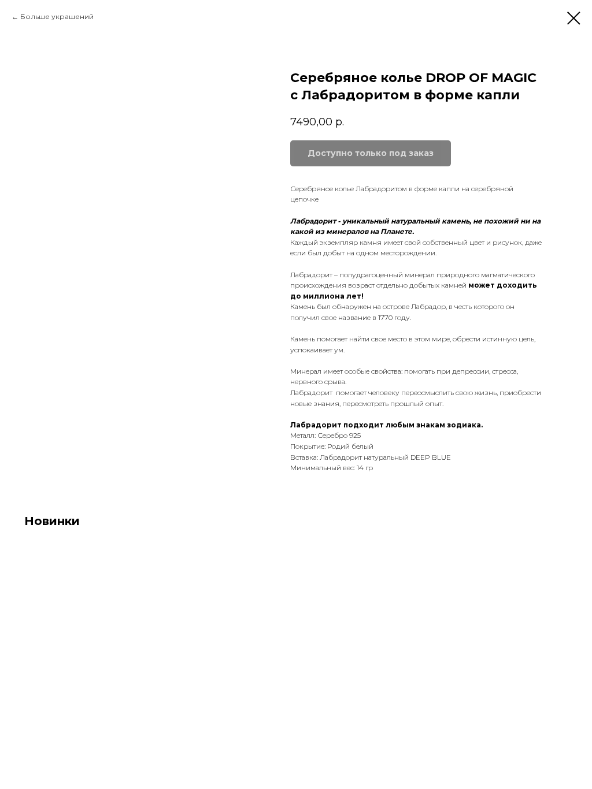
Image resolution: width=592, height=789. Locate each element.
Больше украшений (57, 16)
